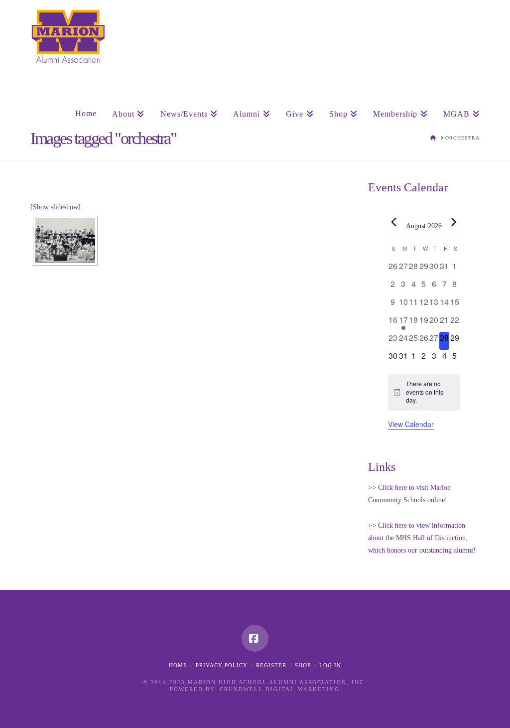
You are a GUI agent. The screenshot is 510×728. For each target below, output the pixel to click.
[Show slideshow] (55, 207)
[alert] (424, 392)
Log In (330, 665)
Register (271, 665)
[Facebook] (255, 638)
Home (178, 665)
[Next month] (454, 222)
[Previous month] (394, 222)
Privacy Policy (222, 665)
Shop (303, 665)
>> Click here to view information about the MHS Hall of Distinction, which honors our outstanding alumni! (422, 538)
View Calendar (411, 424)
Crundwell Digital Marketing (280, 689)
